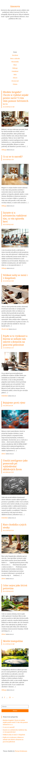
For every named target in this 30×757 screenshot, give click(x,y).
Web (15, 74)
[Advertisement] (15, 36)
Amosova (15, 6)
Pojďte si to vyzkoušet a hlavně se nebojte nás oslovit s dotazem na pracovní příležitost (13, 739)
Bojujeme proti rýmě (14, 402)
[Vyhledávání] (15, 706)
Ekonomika (15, 62)
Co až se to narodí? (13, 156)
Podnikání (15, 71)
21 (10, 697)
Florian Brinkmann (21, 751)
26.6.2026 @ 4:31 (8, 591)
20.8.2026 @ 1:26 (8, 159)
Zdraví (15, 78)
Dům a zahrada (15, 58)
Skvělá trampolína (13, 641)
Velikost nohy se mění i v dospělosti (14, 734)
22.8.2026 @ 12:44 (8, 107)
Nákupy (15, 68)
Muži (15, 65)
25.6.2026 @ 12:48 (8, 644)
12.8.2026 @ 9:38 (8, 281)
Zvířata (15, 84)
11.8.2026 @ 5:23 (8, 348)
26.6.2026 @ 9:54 (8, 530)
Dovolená (15, 55)
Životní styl (15, 81)
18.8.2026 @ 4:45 (8, 224)
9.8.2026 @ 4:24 (8, 405)
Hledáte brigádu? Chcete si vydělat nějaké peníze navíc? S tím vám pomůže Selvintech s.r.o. (15, 98)
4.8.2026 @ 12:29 (8, 472)
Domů (15, 52)
